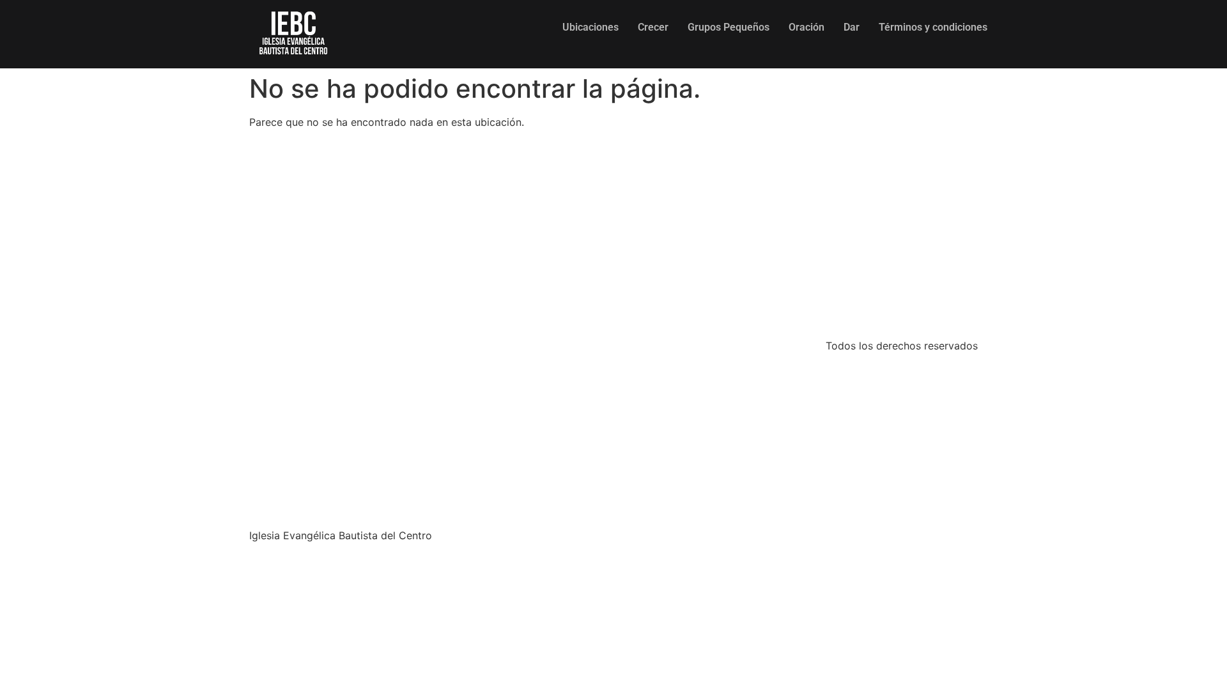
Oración (806, 27)
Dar (852, 27)
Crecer (653, 27)
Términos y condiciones (933, 27)
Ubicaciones (590, 27)
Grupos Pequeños (728, 27)
